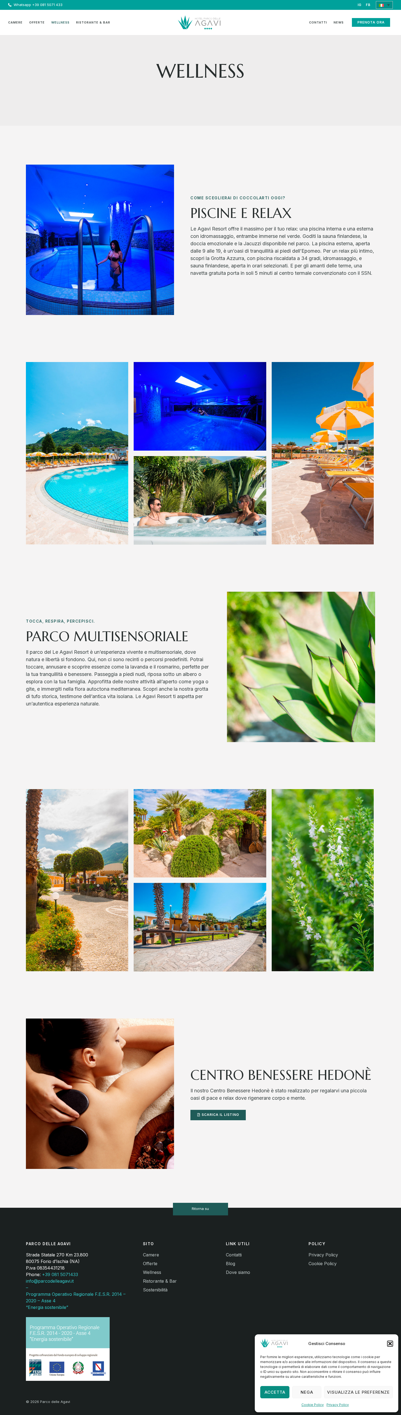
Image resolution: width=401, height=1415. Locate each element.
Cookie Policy (312, 1405)
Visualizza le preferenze (358, 1392)
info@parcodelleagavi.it (50, 1281)
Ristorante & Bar (93, 22)
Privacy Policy (338, 1405)
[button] (390, 1343)
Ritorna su (200, 1208)
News (339, 22)
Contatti (318, 22)
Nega (307, 1392)
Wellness (60, 22)
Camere (15, 22)
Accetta (275, 1392)
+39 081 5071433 (60, 1274)
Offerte (37, 22)
